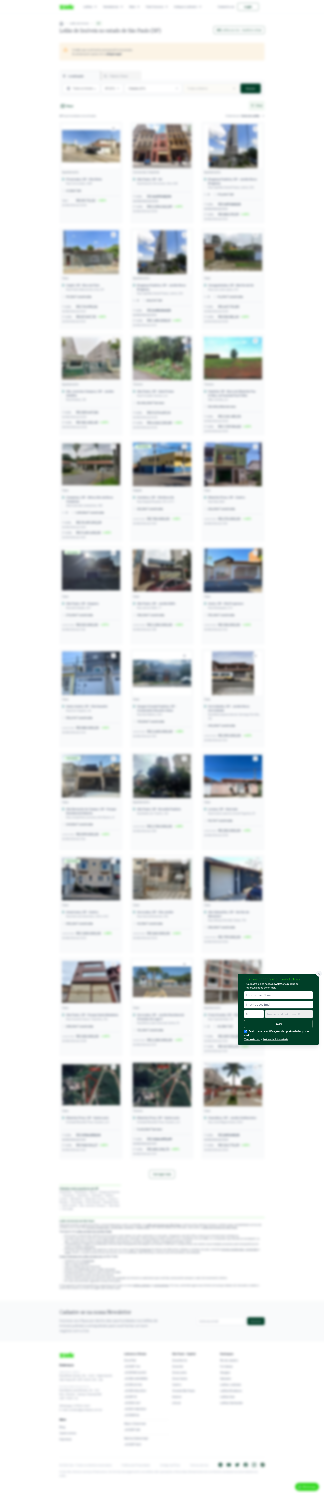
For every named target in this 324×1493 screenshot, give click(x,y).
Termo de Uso (252, 1039)
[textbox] (289, 1014)
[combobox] (289, 1014)
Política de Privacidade (275, 1039)
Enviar (278, 1024)
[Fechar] (319, 974)
